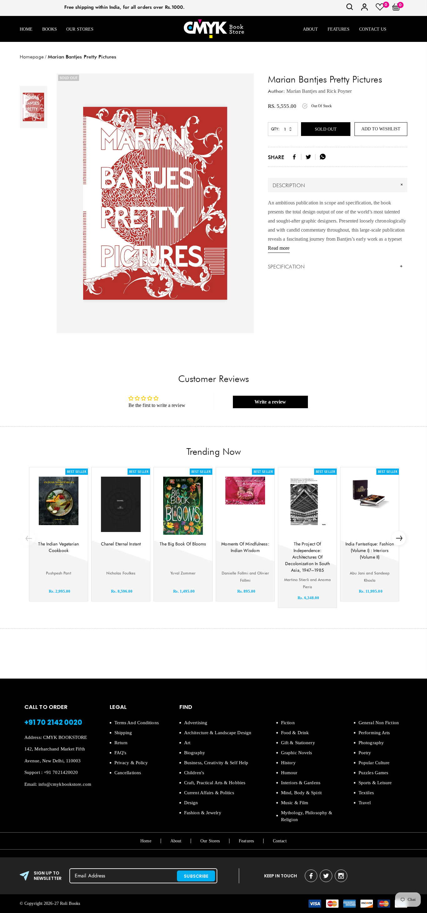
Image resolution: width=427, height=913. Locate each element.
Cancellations (127, 772)
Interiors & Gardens (300, 782)
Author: (276, 91)
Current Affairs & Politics (209, 792)
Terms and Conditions (136, 722)
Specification (335, 266)
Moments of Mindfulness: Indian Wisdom (245, 547)
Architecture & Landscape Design (217, 732)
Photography (371, 742)
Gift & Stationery (298, 742)
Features (339, 29)
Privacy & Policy (131, 762)
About (310, 29)
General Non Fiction (379, 722)
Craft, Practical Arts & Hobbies (214, 782)
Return (121, 742)
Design (191, 802)
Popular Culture (374, 762)
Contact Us (373, 29)
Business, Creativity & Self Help (216, 762)
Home (26, 29)
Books (49, 29)
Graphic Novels (296, 752)
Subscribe (196, 876)
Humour (289, 772)
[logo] (214, 29)
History (288, 762)
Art (187, 742)
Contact (280, 841)
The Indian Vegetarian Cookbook (58, 547)
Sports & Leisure (375, 782)
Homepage (32, 57)
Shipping (123, 732)
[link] (349, 9)
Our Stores (79, 29)
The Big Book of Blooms (183, 544)
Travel (365, 802)
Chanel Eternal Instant (121, 544)
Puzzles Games (373, 772)
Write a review (270, 401)
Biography (194, 752)
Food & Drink (295, 732)
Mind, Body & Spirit (301, 792)
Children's (194, 772)
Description (338, 185)
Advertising (195, 722)
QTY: (275, 129)
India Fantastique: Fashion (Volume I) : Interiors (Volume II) (369, 550)
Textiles (366, 792)
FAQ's (120, 752)
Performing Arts (374, 732)
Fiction (288, 722)
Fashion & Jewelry (202, 812)
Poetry (365, 752)
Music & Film (294, 802)
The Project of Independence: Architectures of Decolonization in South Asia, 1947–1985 (307, 557)
